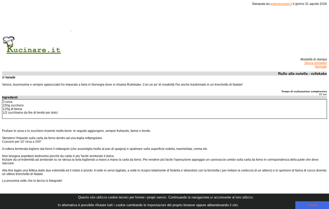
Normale (321, 66)
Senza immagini (315, 63)
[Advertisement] (165, 20)
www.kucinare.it (281, 4)
